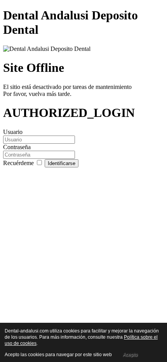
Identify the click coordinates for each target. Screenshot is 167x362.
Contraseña (17, 147)
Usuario (13, 132)
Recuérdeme (19, 163)
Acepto (130, 354)
